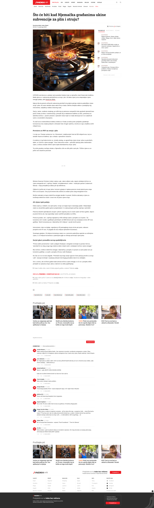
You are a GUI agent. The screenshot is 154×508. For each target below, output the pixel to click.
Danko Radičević (41, 368)
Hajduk (49, 485)
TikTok (110, 488)
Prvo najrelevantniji (48, 346)
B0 (34, 395)
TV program (94, 483)
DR (34, 369)
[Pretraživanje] (120, 2)
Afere (96, 6)
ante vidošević (40, 358)
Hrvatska (54, 6)
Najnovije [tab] (101, 30)
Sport (73, 2)
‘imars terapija (40, 379)
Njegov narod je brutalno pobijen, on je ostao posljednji (111, 52)
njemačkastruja (58, 295)
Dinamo (49, 483)
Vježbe (78, 488)
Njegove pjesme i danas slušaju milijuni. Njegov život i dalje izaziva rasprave (110, 37)
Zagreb (69, 6)
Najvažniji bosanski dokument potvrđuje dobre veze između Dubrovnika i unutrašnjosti (109, 60)
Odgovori (79, 490)
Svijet (59, 6)
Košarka (50, 490)
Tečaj (93, 480)
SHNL (49, 488)
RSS (93, 490)
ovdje (71, 277)
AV (34, 360)
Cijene (93, 2)
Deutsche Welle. (51, 99)
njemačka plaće (69, 295)
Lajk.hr (78, 485)
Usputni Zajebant (41, 402)
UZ (34, 403)
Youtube (111, 483)
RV (34, 421)
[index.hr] (41, 2)
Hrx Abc (39, 428)
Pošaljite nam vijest (111, 490)
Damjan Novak (40, 386)
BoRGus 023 (40, 394)
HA (34, 429)
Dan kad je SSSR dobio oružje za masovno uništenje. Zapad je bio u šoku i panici (110, 45)
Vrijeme (93, 488)
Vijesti (67, 2)
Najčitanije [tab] (110, 30)
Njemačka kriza (38, 295)
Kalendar (91, 6)
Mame (63, 490)
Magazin (64, 478)
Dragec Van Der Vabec (42, 409)
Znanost (85, 6)
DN (34, 387)
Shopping (64, 480)
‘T (34, 380)
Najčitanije (47, 6)
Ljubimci (64, 485)
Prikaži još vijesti (109, 75)
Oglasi (87, 2)
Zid (62, 2)
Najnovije (40, 6)
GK (34, 350)
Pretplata (55, 2)
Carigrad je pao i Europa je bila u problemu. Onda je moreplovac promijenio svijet (110, 68)
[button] (35, 312)
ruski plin (47, 295)
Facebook (111, 480)
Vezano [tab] (117, 30)
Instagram (111, 485)
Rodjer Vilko (40, 420)
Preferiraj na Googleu (114, 26)
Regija (64, 6)
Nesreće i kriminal (77, 6)
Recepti (79, 483)
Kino (93, 485)
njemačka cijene (81, 295)
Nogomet (50, 480)
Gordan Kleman (41, 349)
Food (63, 488)
